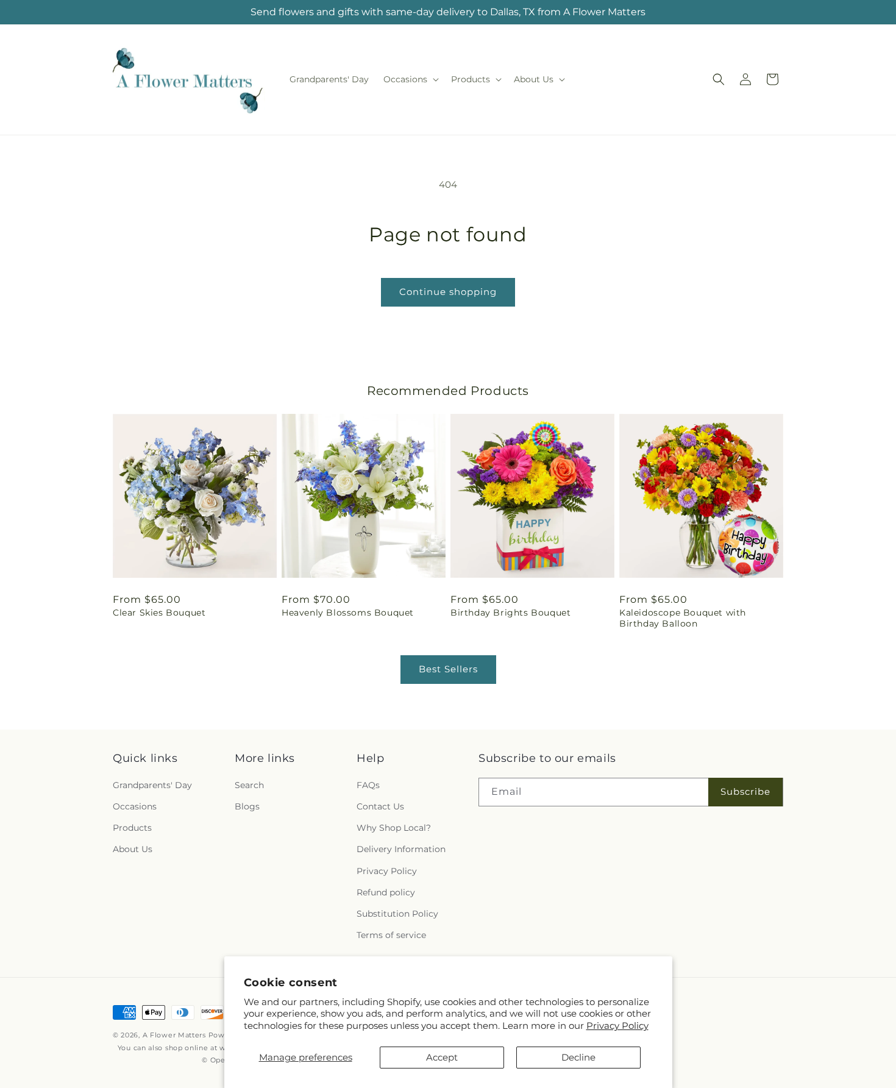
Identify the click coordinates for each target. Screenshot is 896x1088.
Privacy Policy (617, 1025)
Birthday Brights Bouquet (510, 612)
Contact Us (380, 807)
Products (132, 828)
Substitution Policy (397, 913)
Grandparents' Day (152, 785)
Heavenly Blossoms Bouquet (348, 612)
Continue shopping (448, 291)
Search (249, 785)
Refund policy (386, 892)
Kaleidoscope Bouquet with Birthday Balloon (682, 618)
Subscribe (745, 792)
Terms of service (391, 935)
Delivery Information (401, 849)
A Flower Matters (174, 1035)
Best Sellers (448, 669)
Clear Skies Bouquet (159, 612)
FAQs (368, 785)
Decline (578, 1057)
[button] (410, 79)
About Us (132, 849)
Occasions (135, 807)
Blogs (247, 807)
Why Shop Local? (394, 828)
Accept (442, 1057)
